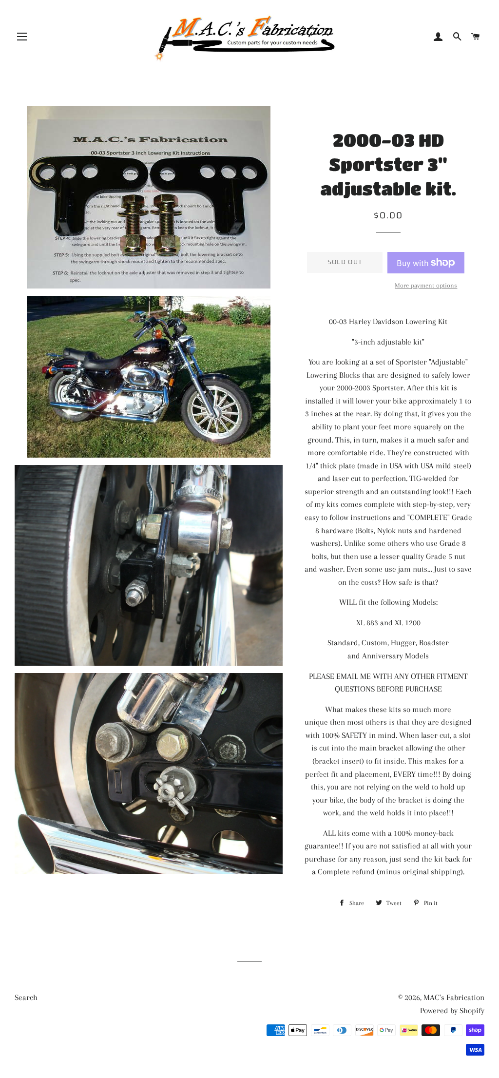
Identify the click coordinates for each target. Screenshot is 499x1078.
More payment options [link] (426, 285)
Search (26, 997)
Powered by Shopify (452, 1010)
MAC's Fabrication (453, 997)
